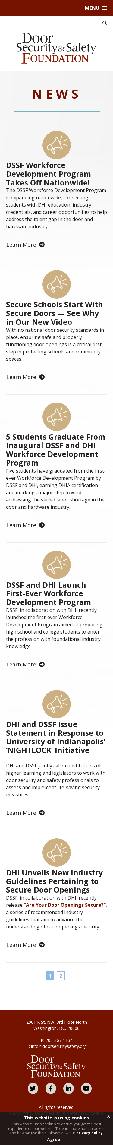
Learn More (21, 244)
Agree (53, 1139)
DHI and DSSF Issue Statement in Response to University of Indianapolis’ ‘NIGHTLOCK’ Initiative (55, 737)
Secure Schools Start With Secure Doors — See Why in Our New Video (54, 313)
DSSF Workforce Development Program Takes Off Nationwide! (48, 174)
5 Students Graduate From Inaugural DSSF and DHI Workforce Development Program (55, 450)
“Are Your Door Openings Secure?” (65, 905)
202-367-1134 (59, 1040)
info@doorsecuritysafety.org (58, 1046)
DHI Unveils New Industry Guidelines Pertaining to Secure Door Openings (54, 881)
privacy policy (89, 1132)
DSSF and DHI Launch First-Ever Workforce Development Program (48, 593)
